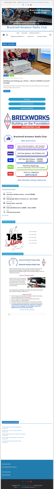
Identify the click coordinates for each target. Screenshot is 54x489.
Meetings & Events (34, 33)
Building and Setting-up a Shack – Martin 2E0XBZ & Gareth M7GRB (26, 82)
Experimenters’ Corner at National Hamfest (12, 430)
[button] (40, 33)
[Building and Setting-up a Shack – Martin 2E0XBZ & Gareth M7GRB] (27, 61)
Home (17, 33)
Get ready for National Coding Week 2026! (11, 441)
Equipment (6, 75)
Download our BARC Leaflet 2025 (27, 309)
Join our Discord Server (27, 104)
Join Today (24, 33)
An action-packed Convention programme (11, 427)
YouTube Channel (42, 36)
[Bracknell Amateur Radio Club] (3, 34)
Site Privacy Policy (6, 472)
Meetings (12, 75)
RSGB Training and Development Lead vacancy (12, 437)
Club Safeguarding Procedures (9, 467)
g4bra (12, 78)
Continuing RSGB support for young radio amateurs (13, 434)
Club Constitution (6, 475)
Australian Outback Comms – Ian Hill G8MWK (20, 194)
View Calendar (5, 215)
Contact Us (30, 36)
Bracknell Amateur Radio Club (27, 27)
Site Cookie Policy (6, 464)
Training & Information (17, 36)
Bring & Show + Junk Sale (14, 203)
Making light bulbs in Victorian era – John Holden (22, 199)
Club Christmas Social (13, 212)
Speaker (21, 78)
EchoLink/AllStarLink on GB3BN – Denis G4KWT (21, 208)
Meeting (17, 78)
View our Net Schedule (27, 108)
